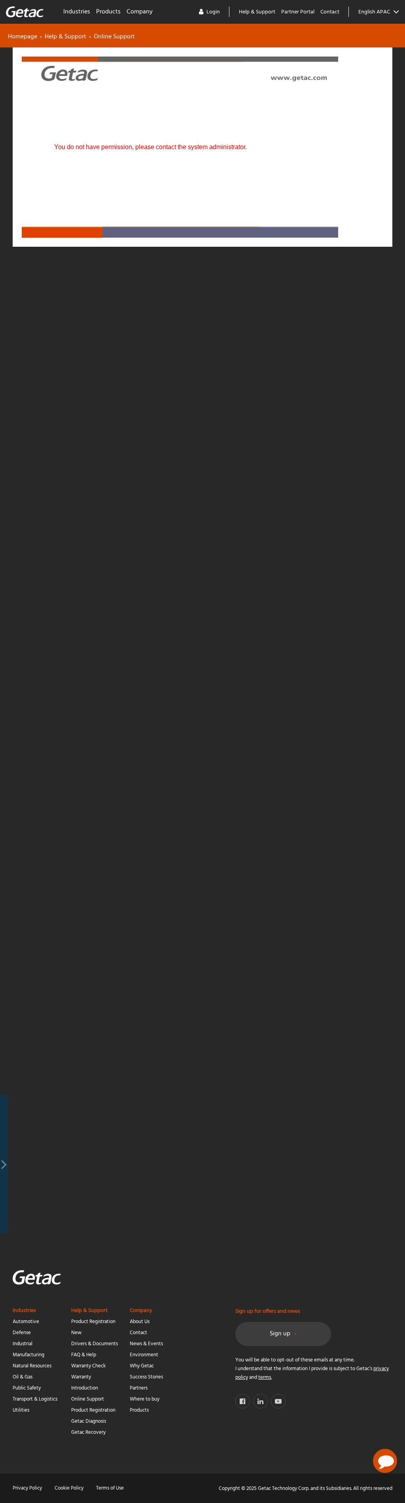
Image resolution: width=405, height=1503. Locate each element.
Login (213, 12)
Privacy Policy (27, 1488)
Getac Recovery (88, 1432)
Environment (144, 1355)
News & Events (146, 1344)
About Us (140, 1322)
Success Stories (146, 1377)
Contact (329, 12)
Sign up (280, 1334)
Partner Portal (297, 12)
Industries (76, 12)
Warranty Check (88, 1366)
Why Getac (142, 1366)
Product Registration (93, 1410)
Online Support (87, 1399)
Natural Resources (32, 1366)
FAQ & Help (83, 1355)
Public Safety (27, 1388)
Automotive (26, 1322)
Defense (22, 1333)
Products (108, 12)
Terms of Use (110, 1488)
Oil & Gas (22, 1377)
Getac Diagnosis (88, 1421)
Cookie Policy (69, 1488)
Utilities (21, 1410)
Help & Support (257, 12)
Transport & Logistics (35, 1399)
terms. (265, 1377)
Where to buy (144, 1399)
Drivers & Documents (94, 1344)
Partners (139, 1388)
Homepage (22, 37)
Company (140, 12)
